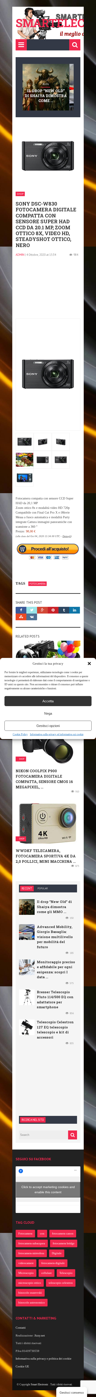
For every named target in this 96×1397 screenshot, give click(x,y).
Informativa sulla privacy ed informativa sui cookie (56, 734)
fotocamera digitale (53, 1263)
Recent (27, 888)
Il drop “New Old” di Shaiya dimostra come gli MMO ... (54, 906)
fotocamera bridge (64, 1243)
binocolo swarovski (30, 1292)
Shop (20, 193)
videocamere (26, 1263)
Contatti (21, 1327)
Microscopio (26, 1273)
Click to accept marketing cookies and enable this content (48, 1189)
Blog (46, 84)
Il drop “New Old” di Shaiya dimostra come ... (46, 95)
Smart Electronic (40, 1384)
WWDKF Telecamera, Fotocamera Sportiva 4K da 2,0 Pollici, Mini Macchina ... (46, 856)
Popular (43, 888)
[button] (89, 663)
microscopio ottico (29, 1282)
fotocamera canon (62, 1233)
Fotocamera (37, 583)
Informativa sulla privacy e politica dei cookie (43, 1358)
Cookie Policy (20, 734)
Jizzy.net (39, 1335)
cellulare (46, 1273)
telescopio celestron (61, 1282)
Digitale (57, 1253)
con (42, 1233)
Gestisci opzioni (48, 726)
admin (20, 255)
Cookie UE (22, 1366)
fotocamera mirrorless (31, 1253)
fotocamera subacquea (31, 1243)
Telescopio (66, 1273)
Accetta (48, 701)
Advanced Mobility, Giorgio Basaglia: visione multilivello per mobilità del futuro (55, 936)
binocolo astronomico (31, 1302)
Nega (48, 713)
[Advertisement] (48, 290)
